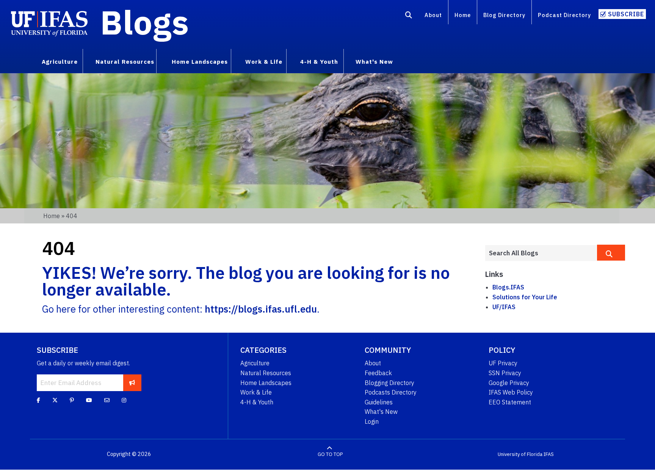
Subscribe (626, 14)
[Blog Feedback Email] (107, 400)
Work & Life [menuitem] (263, 61)
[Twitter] (55, 400)
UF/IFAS (504, 307)
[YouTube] (89, 400)
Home (462, 15)
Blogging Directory (389, 383)
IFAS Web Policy (511, 392)
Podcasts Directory (391, 392)
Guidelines (379, 402)
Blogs (144, 22)
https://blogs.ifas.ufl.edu (261, 309)
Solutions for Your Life (524, 297)
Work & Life (256, 392)
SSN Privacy (505, 373)
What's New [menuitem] (374, 61)
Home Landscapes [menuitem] (200, 61)
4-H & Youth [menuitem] (319, 61)
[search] (611, 253)
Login (372, 421)
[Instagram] (124, 400)
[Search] (408, 16)
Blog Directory (504, 15)
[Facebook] (38, 400)
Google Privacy (509, 383)
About (433, 15)
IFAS (549, 454)
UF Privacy (503, 363)
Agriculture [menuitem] (60, 61)
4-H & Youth (256, 402)
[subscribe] (132, 382)
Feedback (378, 373)
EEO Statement (510, 402)
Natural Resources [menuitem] (125, 61)
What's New (381, 411)
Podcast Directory (564, 15)
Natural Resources (265, 373)
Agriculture (255, 363)
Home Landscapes (265, 383)
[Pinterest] (72, 400)
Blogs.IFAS (508, 287)
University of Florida (520, 454)
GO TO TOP (330, 454)
